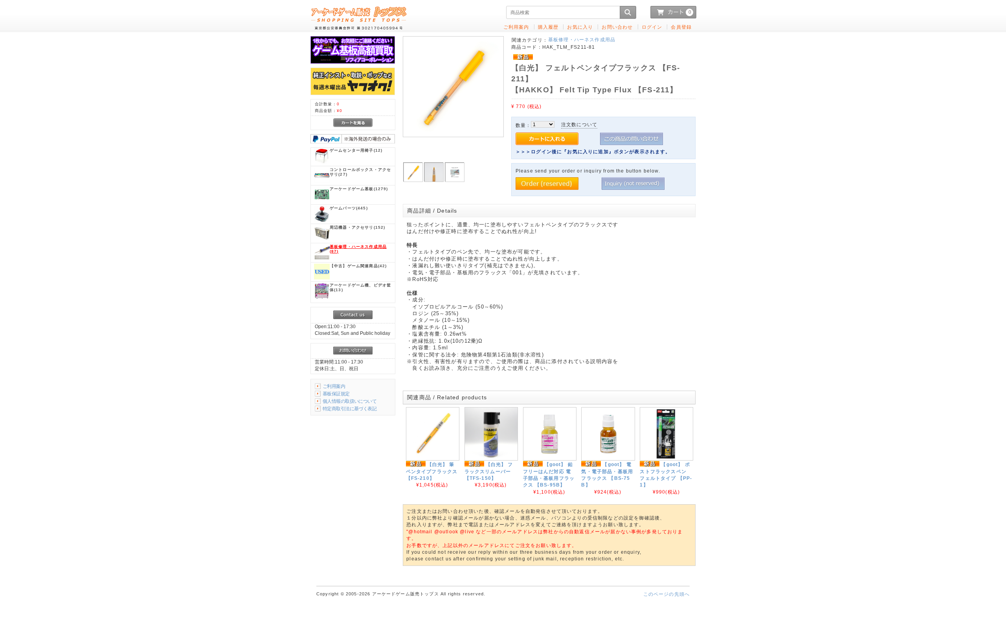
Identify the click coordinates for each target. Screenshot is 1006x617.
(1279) (359, 189)
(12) (356, 150)
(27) (360, 171)
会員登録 (681, 26)
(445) (349, 208)
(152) (357, 227)
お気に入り (580, 26)
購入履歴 (548, 26)
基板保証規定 (336, 393)
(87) (358, 248)
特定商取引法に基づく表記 (349, 408)
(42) (358, 266)
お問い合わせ (617, 26)
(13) (360, 287)
